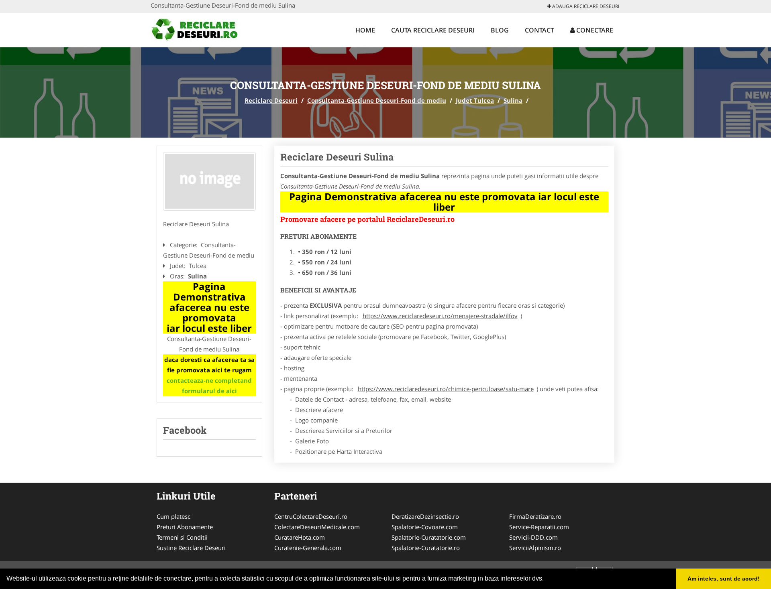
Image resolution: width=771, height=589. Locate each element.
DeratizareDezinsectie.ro (425, 516)
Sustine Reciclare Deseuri (191, 548)
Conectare (594, 30)
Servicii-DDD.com (533, 537)
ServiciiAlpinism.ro (535, 548)
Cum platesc (173, 516)
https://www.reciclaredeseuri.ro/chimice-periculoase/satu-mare (446, 389)
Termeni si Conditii (182, 537)
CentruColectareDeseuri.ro (310, 516)
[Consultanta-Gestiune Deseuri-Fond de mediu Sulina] (209, 181)
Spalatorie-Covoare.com (425, 527)
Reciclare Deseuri (271, 100)
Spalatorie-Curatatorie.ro (426, 548)
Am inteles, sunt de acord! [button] (723, 578)
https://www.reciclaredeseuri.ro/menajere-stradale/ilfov (440, 316)
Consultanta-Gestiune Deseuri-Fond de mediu (376, 100)
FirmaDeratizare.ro (535, 516)
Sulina (513, 100)
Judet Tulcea (475, 100)
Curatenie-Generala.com (307, 548)
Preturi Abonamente (185, 527)
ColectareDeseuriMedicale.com (317, 527)
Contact (539, 30)
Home (365, 30)
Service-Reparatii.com (539, 527)
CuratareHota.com (299, 537)
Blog (500, 30)
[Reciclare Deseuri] (203, 29)
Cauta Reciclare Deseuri (433, 30)
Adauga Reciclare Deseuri (585, 6)
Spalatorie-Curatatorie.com (429, 537)
